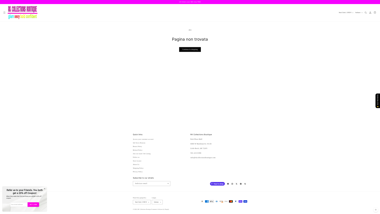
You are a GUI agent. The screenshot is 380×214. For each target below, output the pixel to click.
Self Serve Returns (139, 143)
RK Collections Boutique (144, 209)
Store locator (137, 161)
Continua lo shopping (190, 49)
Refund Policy (137, 150)
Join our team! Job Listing (142, 153)
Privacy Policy (138, 171)
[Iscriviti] (168, 183)
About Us (136, 164)
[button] (4, 12)
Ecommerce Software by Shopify (160, 209)
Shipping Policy (138, 168)
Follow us (136, 157)
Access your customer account (143, 139)
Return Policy (137, 146)
